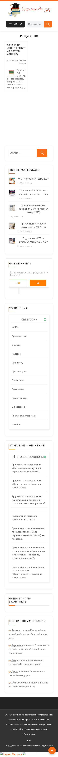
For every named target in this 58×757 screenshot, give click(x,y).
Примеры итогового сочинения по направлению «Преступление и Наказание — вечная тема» (28, 572)
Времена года (19, 336)
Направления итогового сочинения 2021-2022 (24, 517)
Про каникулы (19, 371)
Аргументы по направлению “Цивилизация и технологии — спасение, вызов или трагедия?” (29, 500)
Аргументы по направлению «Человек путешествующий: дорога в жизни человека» (27, 468)
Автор (29, 741)
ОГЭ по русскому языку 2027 (33, 178)
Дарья (14, 671)
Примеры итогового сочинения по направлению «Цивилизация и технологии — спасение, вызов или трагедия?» (28, 553)
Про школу (17, 362)
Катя (13, 660)
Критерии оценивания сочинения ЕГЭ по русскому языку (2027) (33, 209)
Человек (16, 353)
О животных (18, 380)
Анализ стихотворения (24, 415)
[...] (23, 87)
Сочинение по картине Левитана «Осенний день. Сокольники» (29, 649)
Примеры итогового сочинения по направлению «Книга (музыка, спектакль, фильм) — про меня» (28, 533)
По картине (18, 389)
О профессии (19, 406)
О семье (16, 344)
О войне (16, 424)
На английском (20, 397)
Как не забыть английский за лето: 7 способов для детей (28, 634)
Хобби (15, 327)
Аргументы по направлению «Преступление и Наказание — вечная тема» (28, 484)
